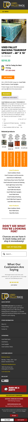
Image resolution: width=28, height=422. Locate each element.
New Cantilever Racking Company (14, 406)
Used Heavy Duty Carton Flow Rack (14, 180)
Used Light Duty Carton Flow (14, 185)
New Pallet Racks (14, 210)
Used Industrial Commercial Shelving (14, 182)
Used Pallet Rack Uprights (14, 192)
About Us (3, 324)
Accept (14, 415)
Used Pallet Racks (14, 194)
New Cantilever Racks (14, 208)
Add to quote (8, 77)
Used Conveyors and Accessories (14, 175)
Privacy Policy (5, 326)
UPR (14, 4)
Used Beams (4, 341)
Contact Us (4, 329)
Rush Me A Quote (14, 389)
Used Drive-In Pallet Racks (14, 177)
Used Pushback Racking (14, 197)
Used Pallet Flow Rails (14, 187)
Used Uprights (14, 84)
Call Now (7, 420)
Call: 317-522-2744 (14, 247)
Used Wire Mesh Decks (14, 201)
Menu (6, 11)
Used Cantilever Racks (14, 173)
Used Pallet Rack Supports (14, 199)
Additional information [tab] (10, 97)
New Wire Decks (14, 213)
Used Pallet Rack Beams (14, 189)
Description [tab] (6, 94)
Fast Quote (21, 420)
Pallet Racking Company (14, 400)
